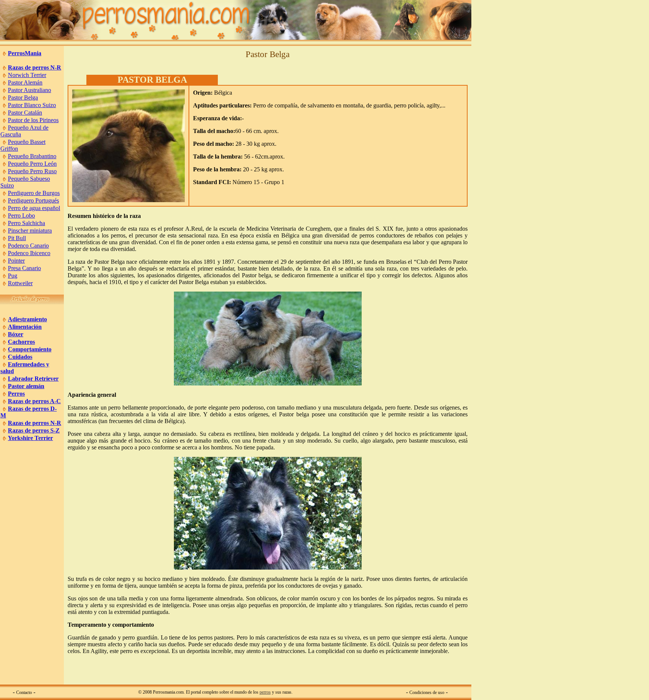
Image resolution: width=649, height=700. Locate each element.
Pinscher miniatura (30, 230)
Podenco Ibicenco (29, 253)
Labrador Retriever (33, 378)
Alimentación (25, 327)
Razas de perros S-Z (34, 430)
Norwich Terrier (27, 75)
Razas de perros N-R (34, 67)
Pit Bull (17, 238)
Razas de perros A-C (34, 401)
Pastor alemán (26, 386)
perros (265, 692)
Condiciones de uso (426, 692)
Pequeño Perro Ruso (32, 171)
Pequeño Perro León (32, 163)
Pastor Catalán (25, 112)
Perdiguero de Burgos (34, 193)
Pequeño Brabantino (32, 156)
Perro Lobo (21, 215)
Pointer (16, 260)
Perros (16, 393)
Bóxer (15, 334)
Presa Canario (24, 268)
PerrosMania (24, 53)
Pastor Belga (23, 97)
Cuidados (20, 357)
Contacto (24, 692)
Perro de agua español (34, 208)
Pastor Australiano (29, 90)
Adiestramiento (27, 319)
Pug (12, 275)
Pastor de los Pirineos (33, 120)
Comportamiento (29, 349)
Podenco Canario (28, 245)
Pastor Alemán (25, 82)
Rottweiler (20, 283)
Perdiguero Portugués (33, 200)
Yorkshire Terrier (30, 438)
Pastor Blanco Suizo (32, 105)
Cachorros (21, 342)
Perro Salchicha (26, 223)
